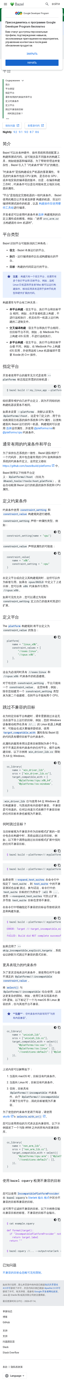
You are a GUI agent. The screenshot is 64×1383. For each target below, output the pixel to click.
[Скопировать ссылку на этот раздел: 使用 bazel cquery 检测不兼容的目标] (6, 1186)
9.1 (21, 132)
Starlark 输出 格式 (38, 1197)
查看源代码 (36, 125)
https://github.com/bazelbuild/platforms (27, 466)
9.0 (26, 132)
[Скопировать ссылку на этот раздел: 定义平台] (22, 617)
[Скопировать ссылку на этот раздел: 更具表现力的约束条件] (40, 965)
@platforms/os (43, 428)
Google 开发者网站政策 (46, 1291)
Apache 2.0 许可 (52, 1288)
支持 (5, 1336)
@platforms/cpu (12, 432)
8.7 (31, 132)
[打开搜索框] (47, 4)
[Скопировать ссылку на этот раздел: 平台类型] (22, 235)
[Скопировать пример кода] (59, 386)
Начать (32, 62)
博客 (5, 1316)
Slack (6, 1347)
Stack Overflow (11, 1352)
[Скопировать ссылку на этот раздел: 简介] (14, 144)
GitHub (6, 1322)
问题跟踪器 (9, 1341)
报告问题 (12, 125)
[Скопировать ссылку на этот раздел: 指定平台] (22, 367)
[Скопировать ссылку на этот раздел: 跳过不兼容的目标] (38, 708)
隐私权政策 (17, 1366)
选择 (41, 214)
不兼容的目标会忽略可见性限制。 (23, 1272)
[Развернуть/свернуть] (23, 81)
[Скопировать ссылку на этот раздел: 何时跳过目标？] (30, 824)
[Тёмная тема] (55, 386)
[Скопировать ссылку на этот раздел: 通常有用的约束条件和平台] (54, 444)
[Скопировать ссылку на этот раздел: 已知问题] (19, 1265)
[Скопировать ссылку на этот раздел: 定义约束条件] (30, 501)
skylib (6, 1116)
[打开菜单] (5, 4)
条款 (5, 1366)
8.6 (37, 132)
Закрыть (32, 53)
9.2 (15, 132)
